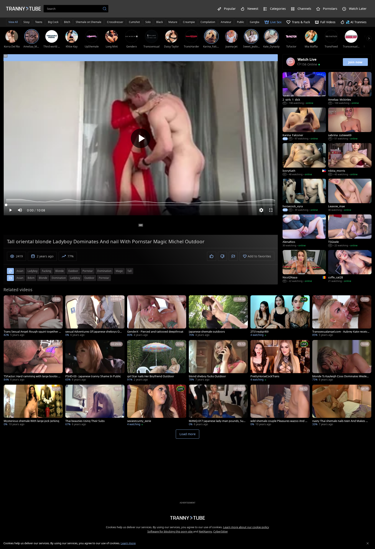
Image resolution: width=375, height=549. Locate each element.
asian (19, 271)
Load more (187, 434)
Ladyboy (75, 278)
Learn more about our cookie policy (246, 527)
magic (119, 271)
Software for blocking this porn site (170, 531)
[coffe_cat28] (350, 266)
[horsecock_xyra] (304, 195)
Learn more (128, 543)
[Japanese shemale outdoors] (218, 316)
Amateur (226, 22)
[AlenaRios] (304, 231)
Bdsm (31, 278)
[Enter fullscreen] (270, 210)
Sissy (26, 22)
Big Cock (53, 22)
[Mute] (20, 210)
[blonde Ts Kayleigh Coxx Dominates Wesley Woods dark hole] (341, 361)
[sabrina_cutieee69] (350, 124)
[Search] (104, 8)
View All (13, 22)
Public (240, 22)
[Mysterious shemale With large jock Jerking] (33, 406)
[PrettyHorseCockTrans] (279, 361)
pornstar (87, 271)
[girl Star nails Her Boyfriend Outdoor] (156, 361)
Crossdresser (115, 22)
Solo (148, 22)
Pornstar (104, 278)
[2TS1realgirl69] (279, 316)
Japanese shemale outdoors (207, 331)
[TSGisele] (350, 231)
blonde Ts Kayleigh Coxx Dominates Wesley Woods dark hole (340, 376)
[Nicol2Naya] (304, 266)
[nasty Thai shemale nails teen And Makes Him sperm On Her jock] (341, 406)
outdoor (73, 271)
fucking (46, 271)
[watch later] (8, 300)
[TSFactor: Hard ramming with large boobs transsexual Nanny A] (33, 361)
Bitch (67, 22)
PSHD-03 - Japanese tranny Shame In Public (93, 376)
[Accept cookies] (368, 543)
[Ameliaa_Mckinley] (350, 88)
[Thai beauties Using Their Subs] (94, 406)
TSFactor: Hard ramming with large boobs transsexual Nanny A (32, 376)
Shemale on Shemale (88, 22)
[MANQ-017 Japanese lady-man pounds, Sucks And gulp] (218, 406)
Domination (59, 278)
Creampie (189, 22)
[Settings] (261, 210)
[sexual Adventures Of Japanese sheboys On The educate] (94, 316)
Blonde (43, 278)
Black (159, 22)
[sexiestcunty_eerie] (156, 406)
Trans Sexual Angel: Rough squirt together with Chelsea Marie (32, 331)
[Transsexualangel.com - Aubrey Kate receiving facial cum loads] (341, 316)
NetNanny (205, 531)
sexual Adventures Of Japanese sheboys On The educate (93, 331)
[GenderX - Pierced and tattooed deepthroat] (156, 316)
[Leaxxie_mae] (350, 195)
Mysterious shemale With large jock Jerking (31, 421)
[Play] (140, 138)
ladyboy (33, 271)
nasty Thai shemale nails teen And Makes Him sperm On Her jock (340, 421)
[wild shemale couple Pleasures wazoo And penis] (279, 406)
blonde (59, 271)
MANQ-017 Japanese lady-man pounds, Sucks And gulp (217, 421)
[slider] (140, 205)
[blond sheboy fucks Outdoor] (218, 361)
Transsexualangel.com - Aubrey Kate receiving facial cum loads (341, 331)
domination (104, 271)
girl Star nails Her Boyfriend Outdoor (150, 376)
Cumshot (134, 22)
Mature (172, 22)
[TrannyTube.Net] (23, 9)
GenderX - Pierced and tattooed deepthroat (155, 331)
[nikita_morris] (350, 159)
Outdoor (89, 278)
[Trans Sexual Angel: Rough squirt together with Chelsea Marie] (33, 316)
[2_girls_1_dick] (304, 88)
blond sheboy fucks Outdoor (207, 376)
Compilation (208, 22)
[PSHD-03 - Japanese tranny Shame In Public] (94, 361)
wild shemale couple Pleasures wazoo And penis (278, 421)
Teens (38, 22)
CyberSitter (220, 531)
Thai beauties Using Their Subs (85, 421)
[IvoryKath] (304, 159)
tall (129, 271)
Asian (19, 278)
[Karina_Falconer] (304, 124)
